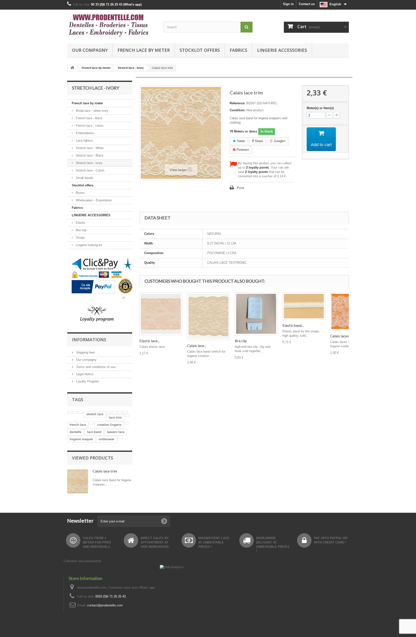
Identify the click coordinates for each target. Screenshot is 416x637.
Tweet (240, 141)
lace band (94, 432)
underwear (106, 439)
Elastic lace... (149, 341)
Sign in (288, 4)
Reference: (237, 103)
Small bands (84, 178)
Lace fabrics (84, 140)
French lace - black (89, 118)
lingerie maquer (81, 439)
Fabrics (238, 50)
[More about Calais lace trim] (77, 481)
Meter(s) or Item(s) (320, 108)
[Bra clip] (256, 313)
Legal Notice (84, 374)
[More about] (69, 412)
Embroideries (84, 133)
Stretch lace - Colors (89, 170)
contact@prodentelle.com (105, 605)
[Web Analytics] (172, 567)
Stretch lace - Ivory (89, 163)
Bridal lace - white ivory (91, 110)
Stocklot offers (200, 50)
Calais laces (339, 336)
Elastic (80, 222)
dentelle (75, 432)
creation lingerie (109, 425)
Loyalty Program (87, 381)
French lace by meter (143, 50)
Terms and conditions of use (95, 367)
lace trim (115, 417)
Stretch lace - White (89, 148)
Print (240, 188)
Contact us (307, 4)
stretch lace (94, 414)
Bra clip (80, 230)
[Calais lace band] (208, 316)
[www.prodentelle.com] (111, 25)
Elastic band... (293, 325)
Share (258, 141)
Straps (80, 237)
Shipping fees (85, 352)
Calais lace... (196, 345)
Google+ (279, 141)
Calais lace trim (105, 471)
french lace (78, 425)
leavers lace (115, 432)
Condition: (237, 110)
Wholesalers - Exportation (93, 200)
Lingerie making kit (88, 245)
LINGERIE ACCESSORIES (282, 50)
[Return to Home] (72, 68)
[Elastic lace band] (160, 313)
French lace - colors (89, 125)
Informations (89, 339)
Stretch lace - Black (89, 155)
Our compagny (90, 50)
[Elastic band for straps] (303, 306)
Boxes (80, 193)
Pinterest (242, 149)
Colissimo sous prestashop (82, 561)
